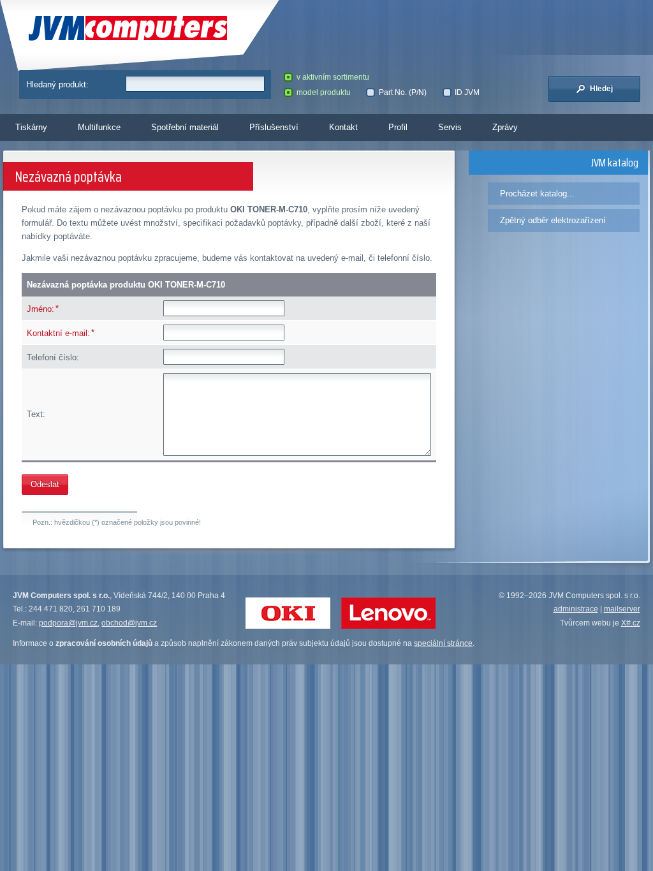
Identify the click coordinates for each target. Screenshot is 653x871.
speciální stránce (443, 643)
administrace (576, 608)
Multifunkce (99, 127)
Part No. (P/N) (403, 92)
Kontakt (343, 127)
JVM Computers (97, 28)
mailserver (622, 608)
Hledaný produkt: (57, 84)
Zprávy (505, 127)
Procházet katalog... (537, 193)
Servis (450, 127)
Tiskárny (31, 127)
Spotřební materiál (185, 127)
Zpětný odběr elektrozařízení (553, 220)
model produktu (324, 92)
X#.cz (630, 622)
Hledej (600, 88)
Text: (36, 414)
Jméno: (40, 309)
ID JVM (467, 92)
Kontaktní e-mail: (58, 333)
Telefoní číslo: (53, 357)
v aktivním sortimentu (333, 77)
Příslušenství (273, 127)
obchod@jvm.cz (129, 622)
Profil (397, 127)
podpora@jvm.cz (68, 622)
